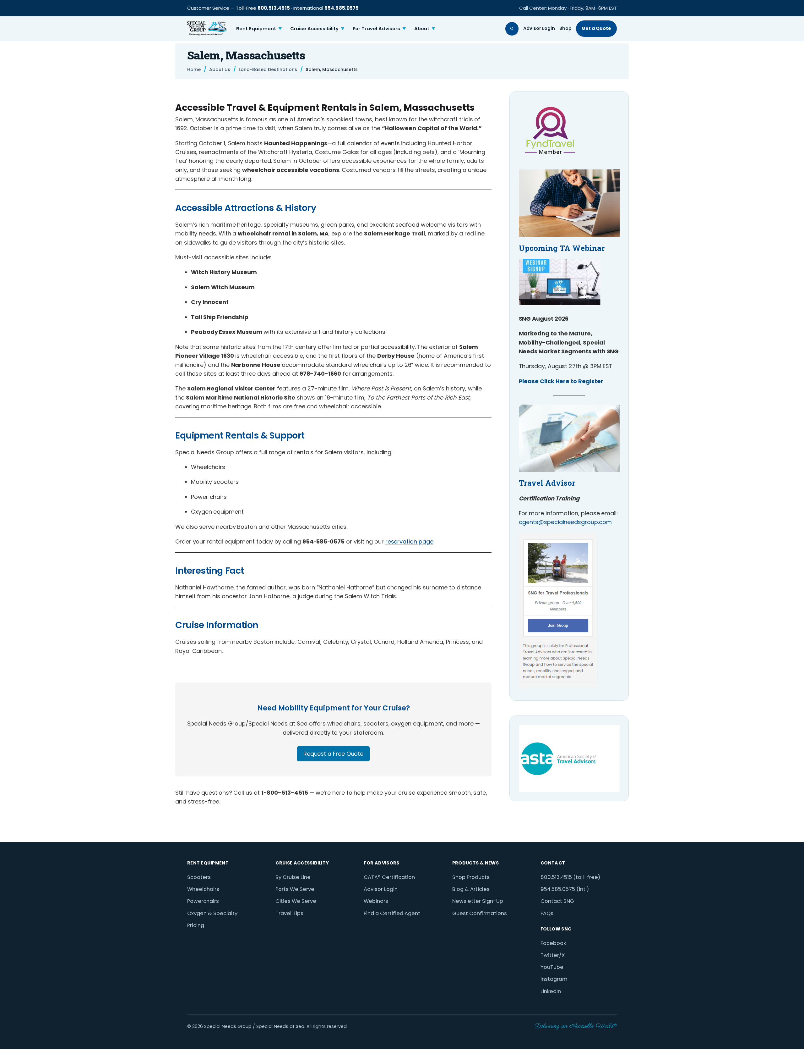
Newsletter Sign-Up (477, 901)
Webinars (376, 901)
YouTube (552, 967)
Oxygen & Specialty (212, 913)
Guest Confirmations (479, 913)
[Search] (512, 29)
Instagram (554, 979)
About (424, 28)
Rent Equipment (259, 28)
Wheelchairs (203, 889)
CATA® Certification (389, 877)
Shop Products (471, 877)
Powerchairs (203, 901)
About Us (219, 70)
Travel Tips (289, 913)
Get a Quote (596, 28)
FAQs (547, 913)
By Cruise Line (293, 877)
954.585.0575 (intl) (565, 889)
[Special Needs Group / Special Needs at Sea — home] (206, 28)
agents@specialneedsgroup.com (565, 522)
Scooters (199, 877)
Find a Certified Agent (392, 913)
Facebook (553, 943)
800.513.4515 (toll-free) (570, 877)
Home (194, 70)
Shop (565, 28)
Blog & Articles (471, 889)
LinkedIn (551, 991)
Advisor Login (539, 28)
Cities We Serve (295, 901)
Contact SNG (557, 901)
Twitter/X (553, 955)
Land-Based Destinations (268, 70)
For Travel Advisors (379, 28)
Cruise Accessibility (317, 28)
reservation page (409, 541)
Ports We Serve (294, 889)
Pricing (195, 925)
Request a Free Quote (333, 754)
